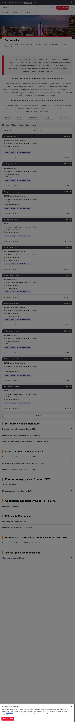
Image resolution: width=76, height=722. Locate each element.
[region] (37, 713)
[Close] (72, 706)
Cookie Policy (9, 713)
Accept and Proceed (8, 718)
